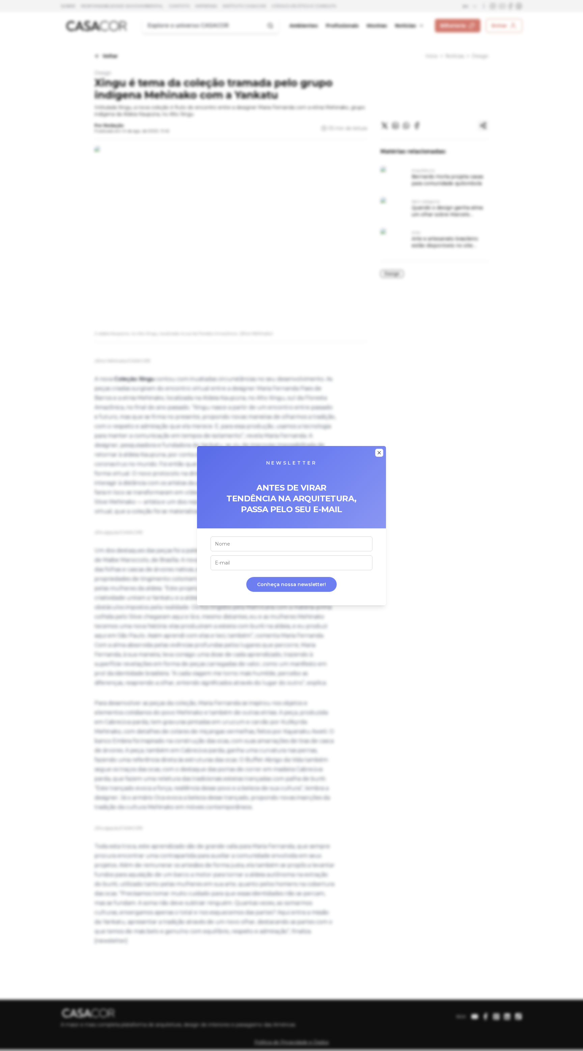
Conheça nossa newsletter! (291, 584)
